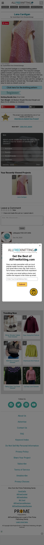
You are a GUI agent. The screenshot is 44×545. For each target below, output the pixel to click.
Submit (22, 284)
